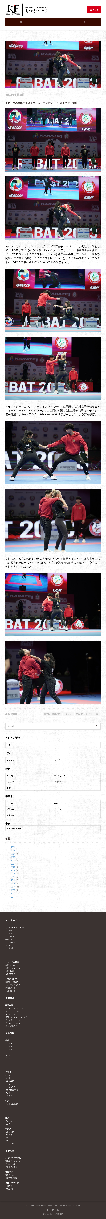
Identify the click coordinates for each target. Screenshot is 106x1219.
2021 (13, 864)
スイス (7, 1055)
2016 (13, 880)
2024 (13, 854)
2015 (13, 883)
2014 (13, 887)
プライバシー (48, 1214)
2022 (13, 860)
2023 (13, 857)
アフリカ (89, 714)
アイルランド (10, 1046)
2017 (13, 877)
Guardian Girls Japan (52, 714)
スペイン (8, 1043)
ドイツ (7, 1058)
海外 (97, 714)
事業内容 (79, 714)
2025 (13, 850)
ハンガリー (9, 1049)
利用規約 (59, 1214)
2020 (13, 867)
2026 (13, 847)
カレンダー (68, 714)
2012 (13, 893)
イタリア (8, 1052)
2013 (13, 890)
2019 (13, 870)
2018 (13, 873)
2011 (13, 897)
